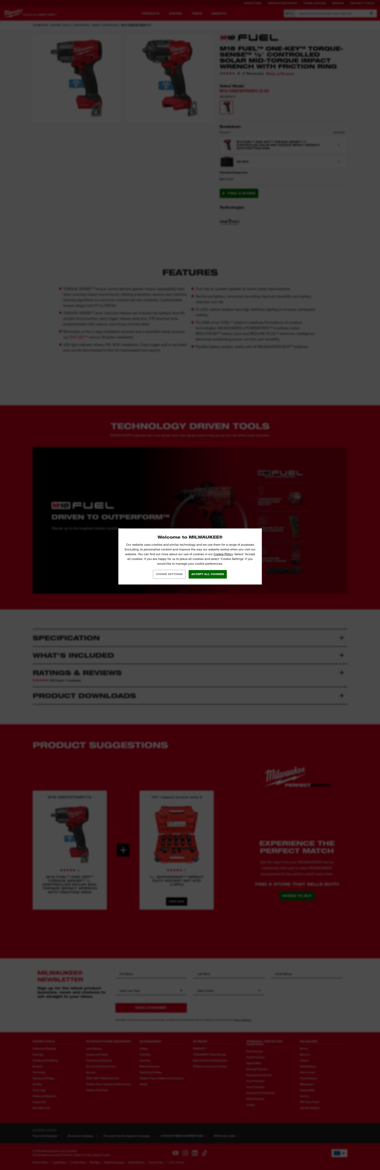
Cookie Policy (223, 554)
